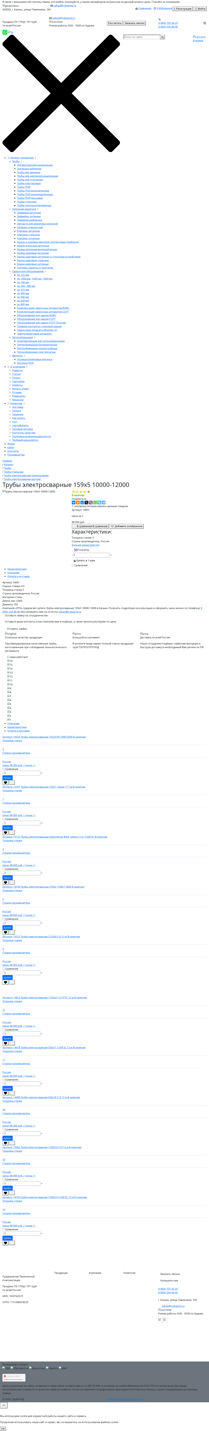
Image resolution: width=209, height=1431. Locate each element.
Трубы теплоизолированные (34, 205)
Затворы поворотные (30, 227)
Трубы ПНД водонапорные (33, 190)
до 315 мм (23, 289)
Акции (11, 443)
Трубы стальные (27, 201)
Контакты (13, 451)
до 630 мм (23, 300)
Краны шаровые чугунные (33, 264)
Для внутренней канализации (35, 165)
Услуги (16, 377)
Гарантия (17, 414)
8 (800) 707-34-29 (168, 23)
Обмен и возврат (136, 1317)
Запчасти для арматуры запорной (37, 223)
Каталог (96, 1280)
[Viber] (91, 502)
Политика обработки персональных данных (138, 1354)
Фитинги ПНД (25, 363)
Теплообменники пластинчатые (36, 352)
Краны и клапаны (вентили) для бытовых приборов (48, 242)
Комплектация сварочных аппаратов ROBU (43, 308)
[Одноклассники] (78, 502)
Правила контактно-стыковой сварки (39, 326)
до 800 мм (23, 304)
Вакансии (18, 399)
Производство (16, 454)
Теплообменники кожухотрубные (37, 348)
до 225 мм (23, 275)
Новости (17, 370)
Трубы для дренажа (28, 172)
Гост (14, 421)
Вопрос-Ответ (20, 388)
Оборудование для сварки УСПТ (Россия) (41, 322)
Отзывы (17, 392)
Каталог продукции (22, 157)
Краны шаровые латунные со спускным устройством (48, 256)
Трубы (16, 161)
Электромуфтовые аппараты (34, 333)
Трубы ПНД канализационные (35, 194)
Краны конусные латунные (33, 245)
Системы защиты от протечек (35, 267)
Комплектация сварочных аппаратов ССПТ (43, 311)
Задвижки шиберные (29, 220)
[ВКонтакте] (73, 502)
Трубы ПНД (23, 187)
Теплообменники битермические (37, 344)
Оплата (16, 410)
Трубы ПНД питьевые (30, 198)
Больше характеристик (85, 545)
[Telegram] (103, 502)
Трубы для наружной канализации (37, 176)
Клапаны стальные (28, 234)
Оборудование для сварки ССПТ (36, 319)
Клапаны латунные (28, 231)
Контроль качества (23, 432)
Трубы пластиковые (29, 183)
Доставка (17, 407)
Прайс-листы (99, 1323)
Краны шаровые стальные (33, 260)
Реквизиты (18, 396)
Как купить (18, 418)
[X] (86, 502)
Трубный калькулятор (25, 440)
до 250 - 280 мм (26, 286)
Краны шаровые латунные (33, 253)
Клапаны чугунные (28, 238)
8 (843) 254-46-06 (168, 26)
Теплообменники (22, 337)
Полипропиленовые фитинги (34, 359)
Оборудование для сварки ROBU (36, 315)
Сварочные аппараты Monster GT (37, 330)
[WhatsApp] (95, 502)
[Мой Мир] (82, 502)
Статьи (16, 374)
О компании (18, 366)
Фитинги (17, 355)
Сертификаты (20, 425)
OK (3, 1428)
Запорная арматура (24, 209)
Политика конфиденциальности (31, 436)
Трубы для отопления (30, 179)
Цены (10, 447)
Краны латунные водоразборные (37, 249)
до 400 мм (23, 293)
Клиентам (16, 403)
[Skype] (99, 502)
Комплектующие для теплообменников (41, 341)
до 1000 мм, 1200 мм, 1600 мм (34, 278)
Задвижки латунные (29, 212)
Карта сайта (98, 1353)
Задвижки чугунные (29, 216)
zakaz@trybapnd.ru (65, 5)
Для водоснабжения (29, 168)
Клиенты (17, 385)
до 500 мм (23, 297)
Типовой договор (22, 429)
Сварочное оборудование (28, 271)
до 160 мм (23, 282)
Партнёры (18, 381)
